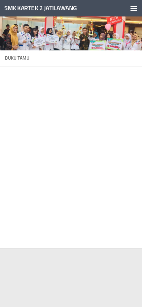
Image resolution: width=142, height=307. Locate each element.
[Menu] (133, 8)
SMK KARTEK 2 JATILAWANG (40, 8)
